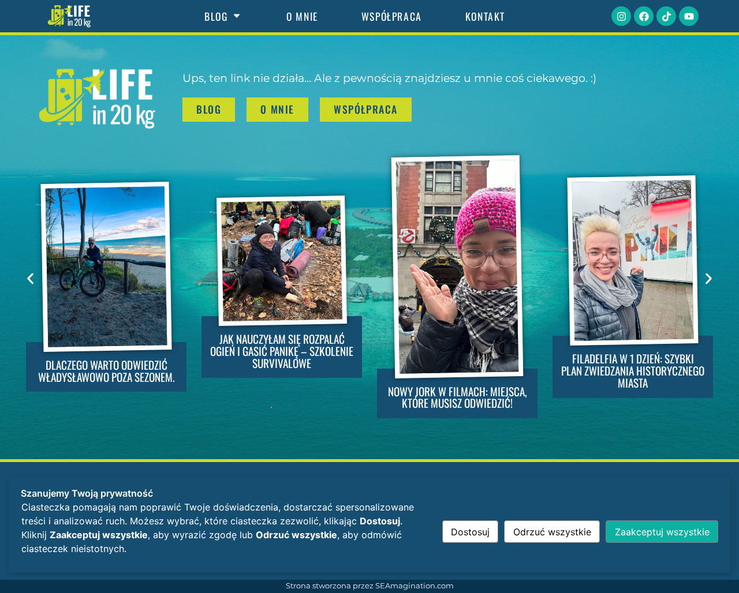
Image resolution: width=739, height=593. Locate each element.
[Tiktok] (666, 16)
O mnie (302, 16)
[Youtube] (689, 16)
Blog (215, 16)
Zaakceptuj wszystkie (662, 532)
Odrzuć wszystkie (552, 532)
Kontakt (485, 16)
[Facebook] (644, 16)
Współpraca (391, 16)
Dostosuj (470, 532)
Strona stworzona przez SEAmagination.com (370, 585)
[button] (30, 278)
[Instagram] (621, 16)
